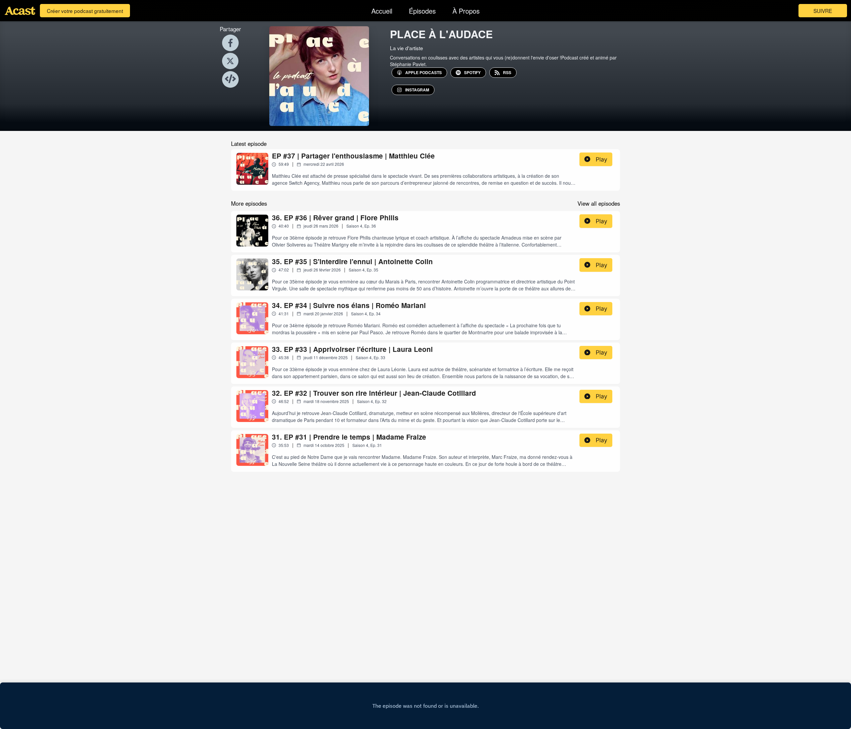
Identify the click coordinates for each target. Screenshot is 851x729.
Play (601, 159)
